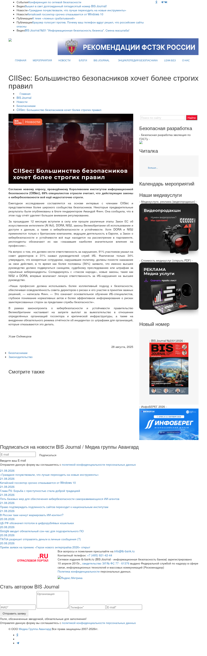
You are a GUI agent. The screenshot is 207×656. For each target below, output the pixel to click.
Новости (22, 102)
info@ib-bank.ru (124, 551)
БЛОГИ (83, 60)
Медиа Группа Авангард (35, 629)
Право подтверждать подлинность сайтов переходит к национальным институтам (54, 505)
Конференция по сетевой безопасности (54, 2)
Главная (25, 94)
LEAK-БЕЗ (170, 60)
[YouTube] (159, 2)
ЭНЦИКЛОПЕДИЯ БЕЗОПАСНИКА (138, 60)
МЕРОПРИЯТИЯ (42, 60)
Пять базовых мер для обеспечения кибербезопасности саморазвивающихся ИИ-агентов (59, 497)
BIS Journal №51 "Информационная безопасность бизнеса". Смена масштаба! (77, 30)
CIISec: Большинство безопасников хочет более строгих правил (59, 110)
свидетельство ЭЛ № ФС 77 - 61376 (105, 563)
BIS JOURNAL (102, 60)
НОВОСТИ (64, 60)
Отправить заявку (14, 613)
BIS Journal (24, 98)
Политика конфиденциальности (79, 571)
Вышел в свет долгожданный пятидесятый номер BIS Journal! (66, 6)
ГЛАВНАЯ (20, 60)
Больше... (153, 167)
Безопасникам (26, 106)
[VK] (165, 2)
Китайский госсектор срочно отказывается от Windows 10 (65, 14)
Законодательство (20, 357)
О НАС (186, 60)
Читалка (148, 150)
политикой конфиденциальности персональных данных (99, 464)
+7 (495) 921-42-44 (99, 555)
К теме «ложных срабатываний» (53, 18)
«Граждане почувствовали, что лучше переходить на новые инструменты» (76, 10)
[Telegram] (162, 2)
